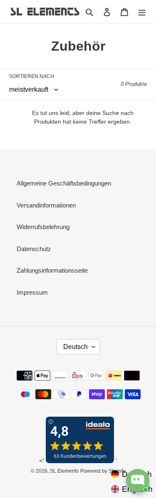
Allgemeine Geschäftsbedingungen (64, 183)
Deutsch (75, 346)
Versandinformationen (46, 205)
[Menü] (142, 12)
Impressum (32, 292)
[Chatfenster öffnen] (137, 480)
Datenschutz (34, 248)
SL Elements (64, 471)
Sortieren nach (31, 76)
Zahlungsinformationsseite (52, 270)
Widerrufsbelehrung (43, 226)
